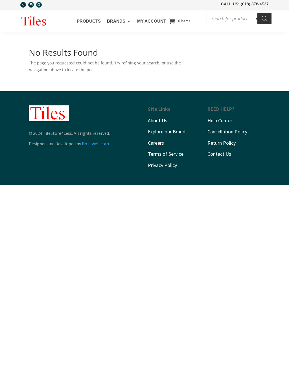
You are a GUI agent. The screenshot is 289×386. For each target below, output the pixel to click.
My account (151, 21)
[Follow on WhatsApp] (23, 5)
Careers (156, 143)
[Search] (264, 18)
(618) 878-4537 (255, 4)
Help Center (219, 120)
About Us (157, 120)
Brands (116, 21)
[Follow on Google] (39, 5)
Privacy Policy (162, 165)
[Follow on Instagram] (31, 5)
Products (89, 21)
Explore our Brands (168, 131)
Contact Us (219, 154)
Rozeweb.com (95, 143)
